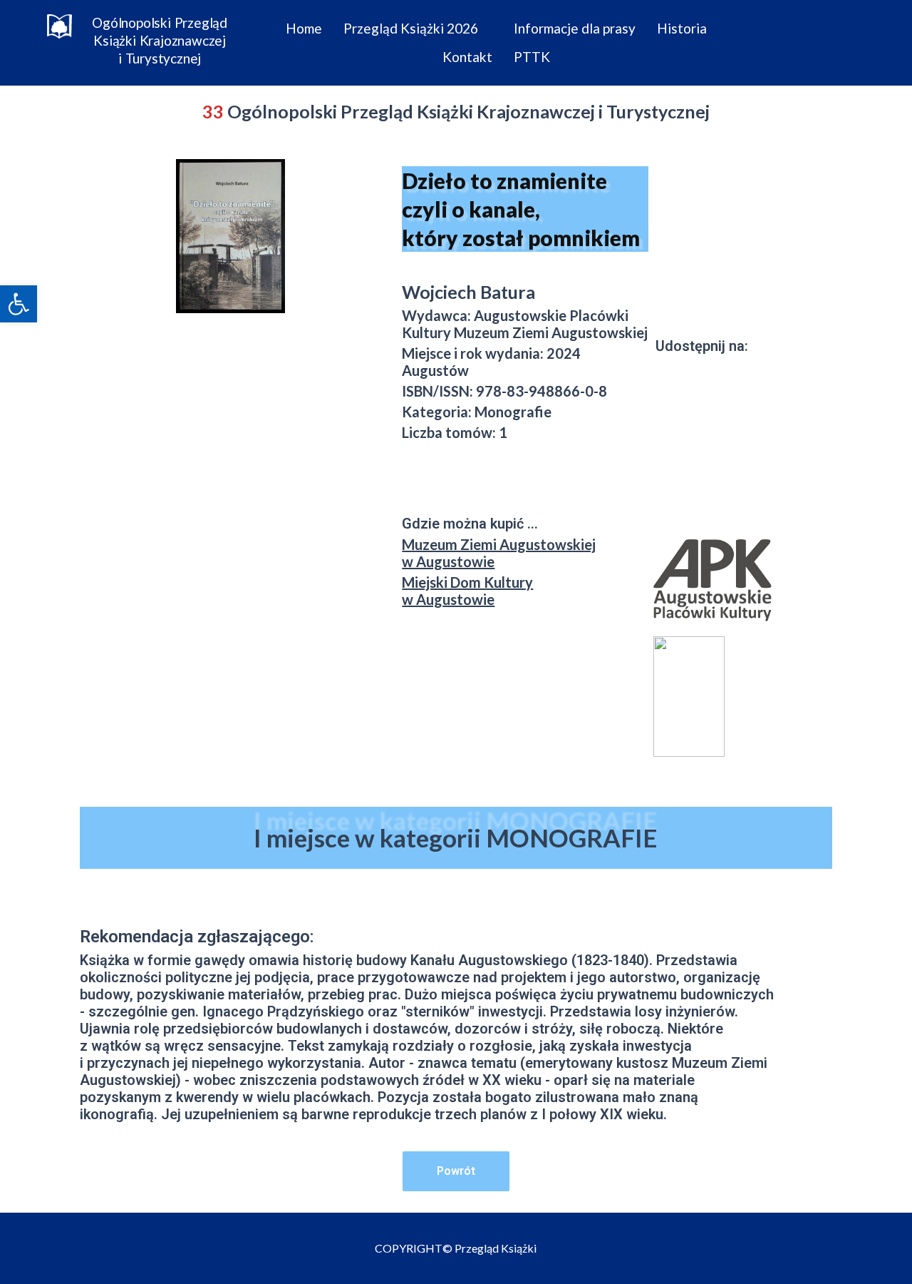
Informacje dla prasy (575, 28)
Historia (682, 28)
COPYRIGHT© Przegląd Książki (456, 1248)
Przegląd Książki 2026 (410, 28)
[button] (18, 303)
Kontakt (467, 57)
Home (304, 28)
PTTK (532, 57)
